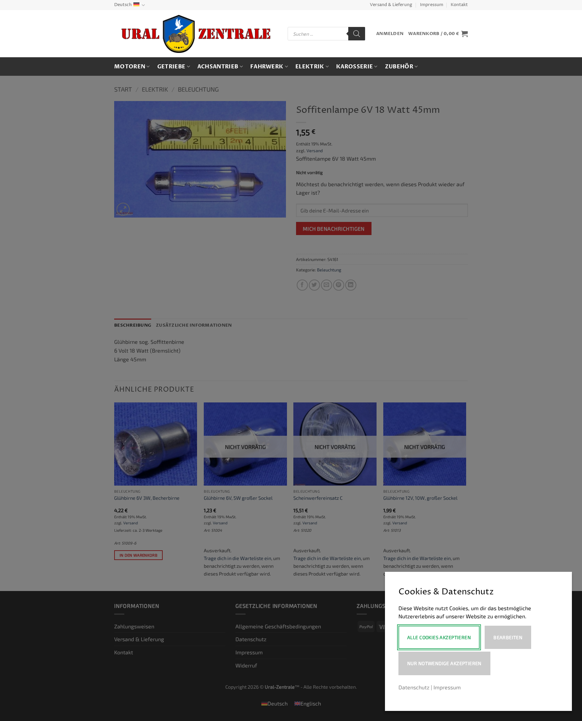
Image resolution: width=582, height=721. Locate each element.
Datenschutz (413, 687)
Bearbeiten (507, 637)
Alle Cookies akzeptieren (439, 637)
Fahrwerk (267, 66)
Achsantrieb (217, 66)
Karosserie (354, 66)
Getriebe (171, 66)
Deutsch (123, 5)
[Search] (356, 33)
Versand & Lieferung (391, 5)
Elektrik (309, 66)
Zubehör (399, 66)
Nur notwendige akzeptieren (444, 663)
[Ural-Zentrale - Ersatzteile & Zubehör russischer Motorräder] (196, 33)
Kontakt (459, 5)
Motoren (129, 66)
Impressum (431, 5)
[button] (389, 34)
